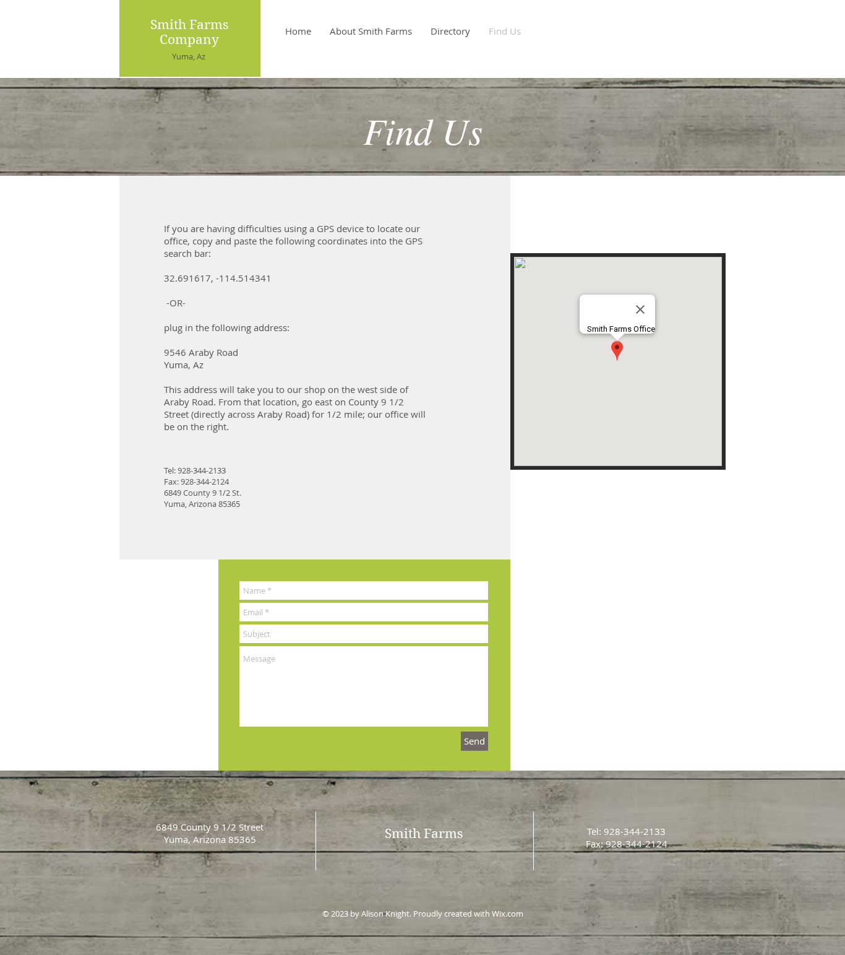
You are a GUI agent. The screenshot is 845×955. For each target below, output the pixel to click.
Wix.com (507, 913)
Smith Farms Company (189, 32)
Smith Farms (424, 833)
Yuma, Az (188, 56)
